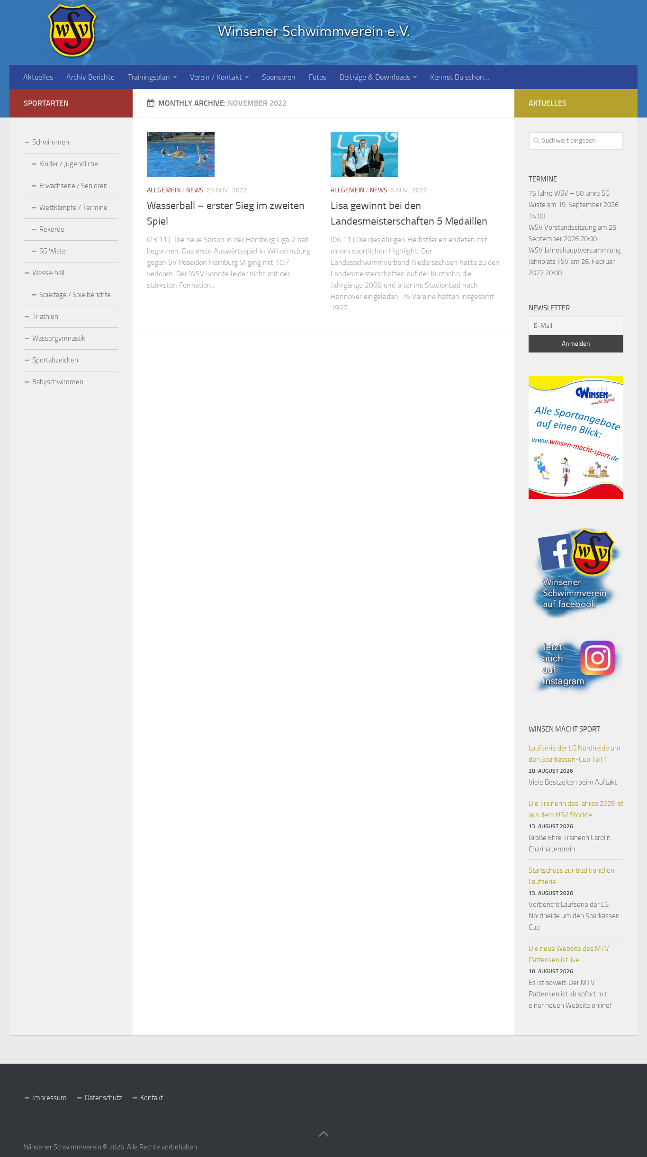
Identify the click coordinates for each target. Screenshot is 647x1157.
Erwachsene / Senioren (73, 185)
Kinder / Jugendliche (68, 164)
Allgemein (163, 190)
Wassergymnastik (58, 338)
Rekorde (51, 229)
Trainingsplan (149, 76)
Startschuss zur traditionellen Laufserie (571, 876)
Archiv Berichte (90, 76)
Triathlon (45, 316)
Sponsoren (279, 76)
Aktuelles (38, 76)
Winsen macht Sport (564, 729)
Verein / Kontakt (216, 76)
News (195, 190)
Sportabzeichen (55, 360)
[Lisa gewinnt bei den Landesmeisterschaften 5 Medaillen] (364, 154)
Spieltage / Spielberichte (75, 294)
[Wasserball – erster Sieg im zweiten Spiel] (181, 154)
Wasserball (48, 273)
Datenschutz (103, 1098)
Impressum (49, 1098)
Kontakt (151, 1098)
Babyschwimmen (57, 382)
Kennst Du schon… (459, 76)
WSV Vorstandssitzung (562, 227)
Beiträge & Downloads (375, 76)
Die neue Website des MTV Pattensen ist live (569, 954)
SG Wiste (52, 251)
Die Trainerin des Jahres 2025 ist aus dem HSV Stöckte (576, 809)
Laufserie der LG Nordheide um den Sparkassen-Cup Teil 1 (574, 754)
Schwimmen (50, 142)
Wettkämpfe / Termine (73, 207)
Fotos (317, 76)
